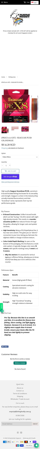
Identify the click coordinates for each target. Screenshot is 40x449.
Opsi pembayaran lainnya (10, 182)
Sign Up (35, 424)
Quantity (4, 162)
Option (3, 153)
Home (3, 77)
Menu (6, 2)
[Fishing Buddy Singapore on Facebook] (18, 433)
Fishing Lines (12, 77)
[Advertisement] (20, 56)
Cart (28, 2)
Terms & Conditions (20, 393)
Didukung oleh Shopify (29, 438)
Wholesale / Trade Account (20, 399)
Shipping (4, 148)
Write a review (20, 363)
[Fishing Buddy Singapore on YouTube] (21, 433)
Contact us (20, 391)
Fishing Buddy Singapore (14, 438)
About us (20, 388)
